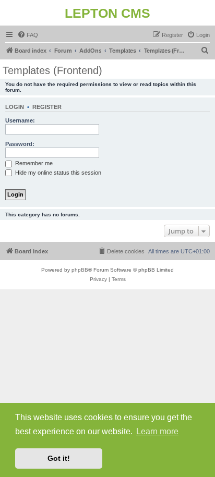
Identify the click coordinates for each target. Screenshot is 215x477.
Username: (20, 120)
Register (47, 107)
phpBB (79, 270)
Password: (19, 144)
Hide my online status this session (57, 172)
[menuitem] (27, 35)
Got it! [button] (58, 458)
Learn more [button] (157, 431)
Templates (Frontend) (52, 70)
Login (14, 107)
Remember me (33, 163)
